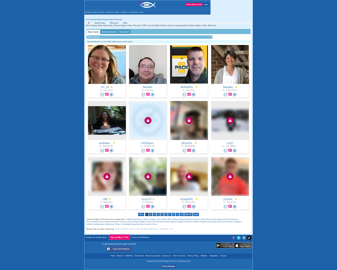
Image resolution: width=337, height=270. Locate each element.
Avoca (154, 224)
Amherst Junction (119, 222)
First (141, 214)
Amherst (108, 222)
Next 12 (188, 214)
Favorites (133, 12)
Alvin (88, 222)
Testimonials (139, 256)
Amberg (94, 222)
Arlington (203, 222)
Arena (167, 222)
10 (182, 214)
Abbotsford (131, 219)
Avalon (148, 224)
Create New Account (194, 4)
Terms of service (179, 256)
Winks (95, 12)
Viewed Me (109, 12)
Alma (203, 219)
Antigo (135, 222)
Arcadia (160, 222)
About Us (120, 256)
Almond (227, 219)
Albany (175, 219)
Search (124, 12)
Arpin (230, 222)
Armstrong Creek (214, 222)
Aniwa (130, 222)
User (124, 32)
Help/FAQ (129, 256)
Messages (88, 12)
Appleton (143, 222)
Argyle (180, 222)
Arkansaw (188, 222)
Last (196, 214)
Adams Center (155, 219)
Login (206, 4)
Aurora (142, 224)
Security (223, 256)
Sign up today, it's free (119, 237)
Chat (141, 12)
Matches (101, 12)
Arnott (224, 222)
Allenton (190, 219)
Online (117, 12)
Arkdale (196, 222)
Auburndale (126, 224)
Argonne (173, 222)
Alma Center (211, 219)
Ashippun (237, 222)
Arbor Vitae (152, 222)
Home (113, 256)
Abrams (139, 219)
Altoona (234, 219)
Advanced (109, 32)
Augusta (135, 224)
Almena (220, 219)
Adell (164, 219)
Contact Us (166, 256)
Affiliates (204, 256)
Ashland (89, 224)
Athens (118, 224)
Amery (101, 222)
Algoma (182, 219)
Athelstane (110, 224)
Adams (146, 219)
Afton (170, 219)
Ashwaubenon (99, 224)
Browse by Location (152, 256)
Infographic (213, 256)
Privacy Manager (168, 266)
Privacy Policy (193, 256)
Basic (93, 32)
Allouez (197, 219)
